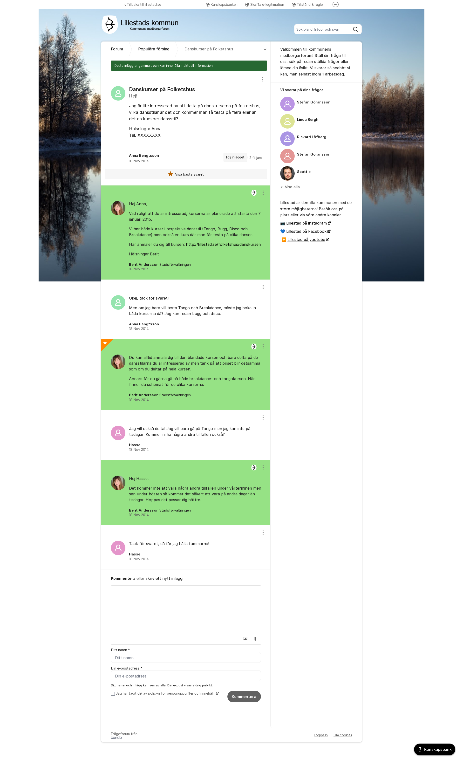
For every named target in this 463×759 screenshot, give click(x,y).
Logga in (321, 735)
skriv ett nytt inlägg (164, 578)
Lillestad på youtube (306, 239)
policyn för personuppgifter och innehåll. (181, 693)
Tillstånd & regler (310, 4)
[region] (186, 128)
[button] (245, 638)
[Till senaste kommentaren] (265, 49)
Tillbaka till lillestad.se (144, 4)
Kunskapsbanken (224, 4)
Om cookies (343, 735)
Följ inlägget (235, 157)
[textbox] (186, 610)
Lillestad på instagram (306, 223)
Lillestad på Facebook (306, 231)
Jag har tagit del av (165, 693)
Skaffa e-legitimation (267, 4)
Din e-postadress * (126, 668)
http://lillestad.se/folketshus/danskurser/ (223, 244)
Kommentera (244, 696)
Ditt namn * (120, 650)
